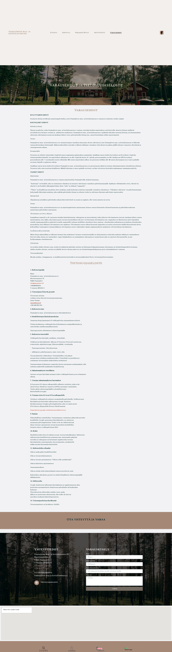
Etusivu (53, 33)
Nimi (88, 554)
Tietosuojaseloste (49, 582)
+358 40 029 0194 (41, 568)
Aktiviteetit (99, 33)
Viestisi (88, 575)
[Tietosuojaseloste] (36, 582)
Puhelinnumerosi (92, 568)
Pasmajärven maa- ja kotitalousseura (19, 32)
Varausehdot (116, 33)
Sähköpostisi (90, 561)
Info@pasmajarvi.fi (42, 565)
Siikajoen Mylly (82, 33)
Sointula (66, 33)
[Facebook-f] (161, 32)
